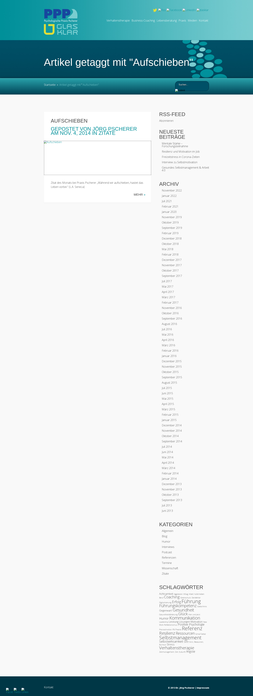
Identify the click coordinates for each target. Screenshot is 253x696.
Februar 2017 (170, 302)
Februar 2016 (170, 350)
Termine (167, 563)
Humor (166, 541)
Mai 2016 (167, 334)
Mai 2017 (167, 286)
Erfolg (176, 602)
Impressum (203, 687)
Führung (191, 601)
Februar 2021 (170, 206)
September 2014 (172, 441)
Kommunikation (184, 618)
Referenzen (169, 557)
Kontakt (203, 20)
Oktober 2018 (170, 244)
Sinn (186, 641)
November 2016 (172, 308)
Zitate (107, 133)
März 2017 (168, 297)
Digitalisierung (165, 602)
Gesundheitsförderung (168, 614)
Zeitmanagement (166, 652)
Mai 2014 (167, 457)
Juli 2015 (167, 388)
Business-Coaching (143, 20)
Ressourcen (185, 633)
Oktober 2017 (170, 270)
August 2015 (169, 383)
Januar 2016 (169, 356)
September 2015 (172, 377)
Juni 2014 (167, 452)
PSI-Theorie (176, 629)
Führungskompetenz (178, 605)
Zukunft (182, 652)
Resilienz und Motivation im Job (181, 151)
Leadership (163, 622)
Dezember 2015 (172, 361)
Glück (183, 613)
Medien (192, 20)
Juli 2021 (167, 201)
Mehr (139, 194)
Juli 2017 (167, 281)
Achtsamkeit (166, 593)
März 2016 (168, 345)
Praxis (182, 20)
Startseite (50, 85)
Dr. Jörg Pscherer (185, 687)
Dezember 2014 (172, 425)
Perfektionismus (170, 625)
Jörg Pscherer (114, 129)
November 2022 (172, 190)
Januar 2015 (169, 420)
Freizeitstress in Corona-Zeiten (181, 157)
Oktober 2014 (170, 436)
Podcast (167, 552)
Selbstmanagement (180, 637)
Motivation (197, 621)
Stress (171, 644)
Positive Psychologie (191, 624)
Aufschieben (69, 121)
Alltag (185, 594)
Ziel (176, 652)
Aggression (178, 594)
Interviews (168, 547)
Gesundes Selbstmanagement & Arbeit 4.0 (185, 169)
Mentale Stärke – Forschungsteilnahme (175, 145)
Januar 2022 (169, 196)
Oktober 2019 (170, 222)
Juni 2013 (167, 511)
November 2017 (172, 265)
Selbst (203, 634)
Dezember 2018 (172, 238)
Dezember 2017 (172, 260)
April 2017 (168, 292)
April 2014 (168, 463)
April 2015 (168, 404)
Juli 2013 (167, 505)
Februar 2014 (170, 473)
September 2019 (172, 228)
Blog (164, 536)
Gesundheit (183, 610)
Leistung (173, 621)
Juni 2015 (167, 393)
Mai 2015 (167, 399)
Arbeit (191, 594)
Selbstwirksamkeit (171, 641)
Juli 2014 (167, 447)
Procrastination (165, 629)
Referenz (192, 628)
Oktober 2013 (170, 495)
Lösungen (184, 621)
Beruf (161, 597)
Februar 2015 (170, 415)
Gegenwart (165, 610)
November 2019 (172, 217)
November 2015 (172, 366)
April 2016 (168, 340)
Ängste (190, 651)
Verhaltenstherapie (118, 20)
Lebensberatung (167, 20)
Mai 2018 (167, 249)
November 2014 (172, 431)
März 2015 (168, 409)
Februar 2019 (170, 233)
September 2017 (172, 276)
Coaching (172, 596)
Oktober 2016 (170, 313)
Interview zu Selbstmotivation (179, 162)
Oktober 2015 (170, 372)
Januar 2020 (169, 212)
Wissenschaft (170, 568)
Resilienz (167, 633)
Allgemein (167, 531)
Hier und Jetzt (194, 614)
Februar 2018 (170, 254)
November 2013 (172, 489)
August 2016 (169, 324)
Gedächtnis (202, 606)
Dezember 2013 (172, 484)
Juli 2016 (167, 329)
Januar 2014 (169, 479)
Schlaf (198, 634)
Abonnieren (166, 121)
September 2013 (172, 500)
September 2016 (172, 318)
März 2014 (168, 468)
